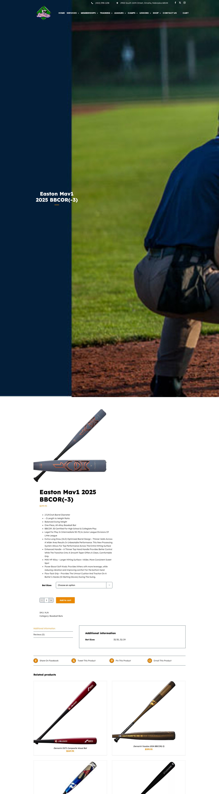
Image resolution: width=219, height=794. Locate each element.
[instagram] (185, 3)
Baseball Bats (56, 616)
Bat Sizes (46, 585)
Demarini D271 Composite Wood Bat (70, 748)
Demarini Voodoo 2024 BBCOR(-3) (148, 746)
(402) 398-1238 (102, 3)
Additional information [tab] (44, 628)
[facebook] (175, 3)
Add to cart (65, 600)
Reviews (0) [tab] (39, 634)
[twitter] (180, 3)
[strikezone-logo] (43, 6)
